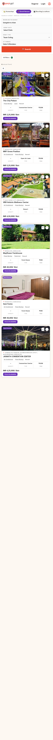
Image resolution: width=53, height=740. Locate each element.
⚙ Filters (7, 57)
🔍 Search (26, 49)
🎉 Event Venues (24, 11)
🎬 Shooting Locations (42, 11)
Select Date (8, 30)
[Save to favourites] (47, 75)
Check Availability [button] (10, 118)
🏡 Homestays (9, 11)
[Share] (43, 75)
